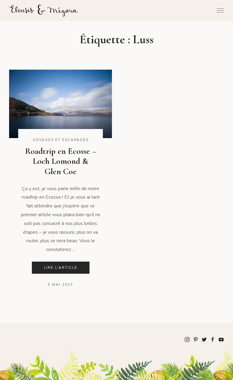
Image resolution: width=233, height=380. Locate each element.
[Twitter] (204, 339)
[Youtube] (221, 339)
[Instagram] (187, 339)
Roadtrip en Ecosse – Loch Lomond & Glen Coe (60, 161)
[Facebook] (212, 339)
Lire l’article (60, 267)
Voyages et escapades (61, 139)
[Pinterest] (195, 339)
